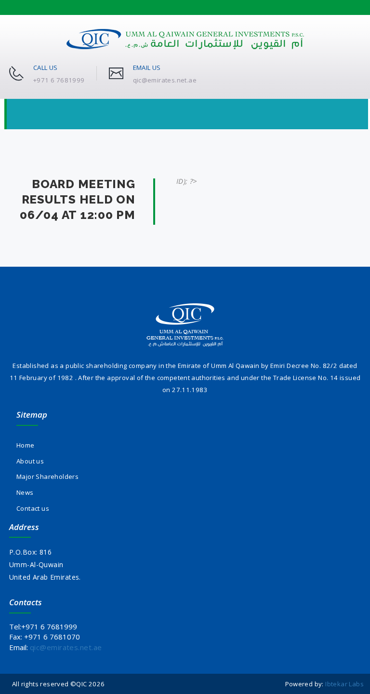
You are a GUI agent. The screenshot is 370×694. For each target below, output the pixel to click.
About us (30, 461)
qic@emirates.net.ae (66, 647)
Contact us (32, 508)
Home (25, 445)
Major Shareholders (47, 476)
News (25, 492)
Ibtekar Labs (344, 684)
